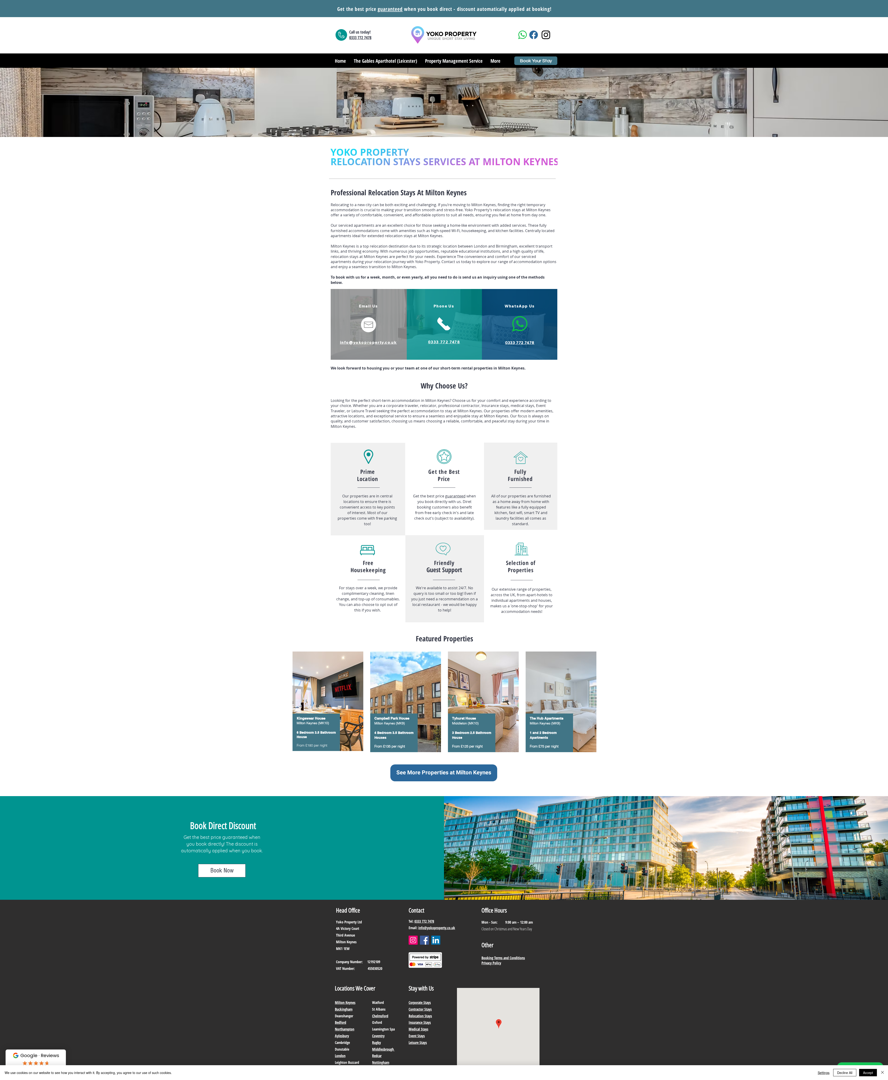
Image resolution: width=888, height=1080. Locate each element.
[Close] (882, 1072)
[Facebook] (424, 940)
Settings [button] (823, 1072)
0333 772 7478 (424, 921)
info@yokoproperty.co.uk (436, 927)
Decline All (844, 1072)
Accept (868, 1072)
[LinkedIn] (435, 940)
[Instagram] (413, 940)
